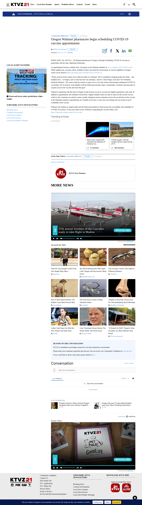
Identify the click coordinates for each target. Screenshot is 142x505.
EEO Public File (45, 481)
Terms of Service (46, 491)
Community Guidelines (48, 475)
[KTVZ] (20, 4)
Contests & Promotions (15, 112)
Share (94, 4)
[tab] (57, 378)
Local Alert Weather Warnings (17, 120)
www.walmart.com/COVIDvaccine (119, 67)
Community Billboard (73, 156)
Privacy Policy (45, 489)
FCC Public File (45, 486)
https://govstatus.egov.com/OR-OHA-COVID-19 (84, 73)
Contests (79, 4)
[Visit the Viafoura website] (130, 416)
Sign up (131, 363)
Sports (56, 4)
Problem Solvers (68, 4)
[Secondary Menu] (9, 4)
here (93, 355)
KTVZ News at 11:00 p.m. (43, 14)
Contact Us (44, 478)
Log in (126, 363)
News (32, 4)
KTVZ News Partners (60, 49)
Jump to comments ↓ (58, 162)
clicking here (127, 351)
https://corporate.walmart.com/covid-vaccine (66, 112)
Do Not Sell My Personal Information (53, 494)
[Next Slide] (133, 136)
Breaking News (12, 110)
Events (87, 4)
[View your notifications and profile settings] (133, 378)
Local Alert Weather (44, 4)
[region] (93, 390)
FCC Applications (46, 483)
